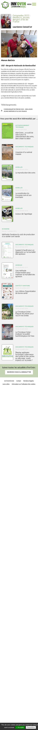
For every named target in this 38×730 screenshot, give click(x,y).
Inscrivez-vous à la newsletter (19, 372)
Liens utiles (6, 384)
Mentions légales (28, 381)
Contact (18, 381)
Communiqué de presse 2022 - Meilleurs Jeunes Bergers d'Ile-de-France (18, 110)
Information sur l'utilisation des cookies (23, 384)
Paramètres (31, 727)
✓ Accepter (20, 727)
